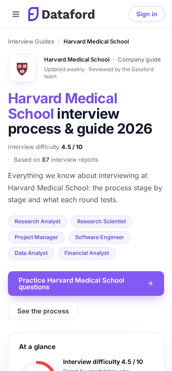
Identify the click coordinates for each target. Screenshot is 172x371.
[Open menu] (16, 14)
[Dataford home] (61, 14)
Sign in (146, 14)
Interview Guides (31, 41)
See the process (43, 311)
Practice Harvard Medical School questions (71, 283)
